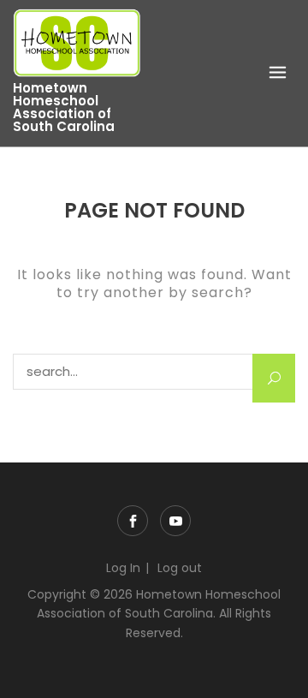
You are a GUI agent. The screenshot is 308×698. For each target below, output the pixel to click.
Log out (179, 567)
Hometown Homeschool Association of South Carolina (64, 107)
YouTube (175, 520)
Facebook (132, 520)
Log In (123, 567)
